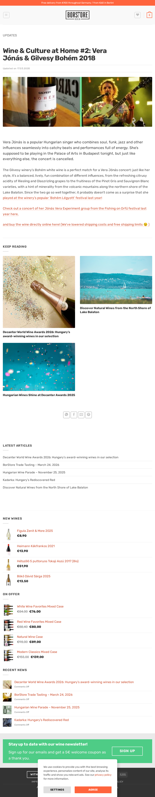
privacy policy (103, 774)
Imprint (36, 781)
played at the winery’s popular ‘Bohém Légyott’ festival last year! (52, 198)
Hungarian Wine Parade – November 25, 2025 (34, 472)
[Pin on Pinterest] (88, 415)
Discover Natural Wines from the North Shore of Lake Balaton (45, 487)
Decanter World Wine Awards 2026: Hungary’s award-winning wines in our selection (60, 457)
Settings (57, 789)
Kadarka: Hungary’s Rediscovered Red (29, 480)
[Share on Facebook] (74, 415)
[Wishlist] (137, 15)
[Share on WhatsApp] (66, 415)
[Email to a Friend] (81, 415)
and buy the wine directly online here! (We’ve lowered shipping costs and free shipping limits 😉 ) (76, 224)
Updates (10, 35)
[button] (6, 15)
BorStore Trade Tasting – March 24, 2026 (31, 465)
